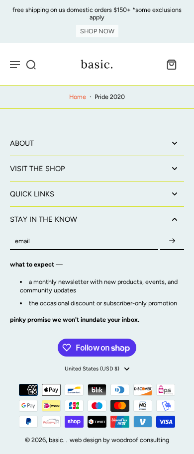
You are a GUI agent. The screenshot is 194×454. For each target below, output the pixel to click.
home (77, 96)
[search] (31, 64)
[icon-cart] (171, 64)
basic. (57, 440)
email (22, 241)
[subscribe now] (172, 241)
